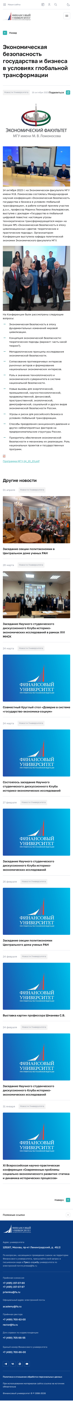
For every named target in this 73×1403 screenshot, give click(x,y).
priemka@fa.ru (11, 1292)
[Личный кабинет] (49, 4)
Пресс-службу (31, 1262)
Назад (13, 32)
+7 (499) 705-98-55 (14, 1337)
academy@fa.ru (12, 1306)
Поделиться (56, 92)
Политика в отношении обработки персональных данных (32, 1376)
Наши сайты (14, 4)
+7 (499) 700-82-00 (14, 1319)
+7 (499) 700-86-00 (14, 1352)
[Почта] (62, 4)
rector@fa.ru (10, 1324)
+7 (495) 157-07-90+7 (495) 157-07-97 (14, 1284)
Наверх (59, 1199)
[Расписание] (43, 4)
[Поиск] (55, 4)
